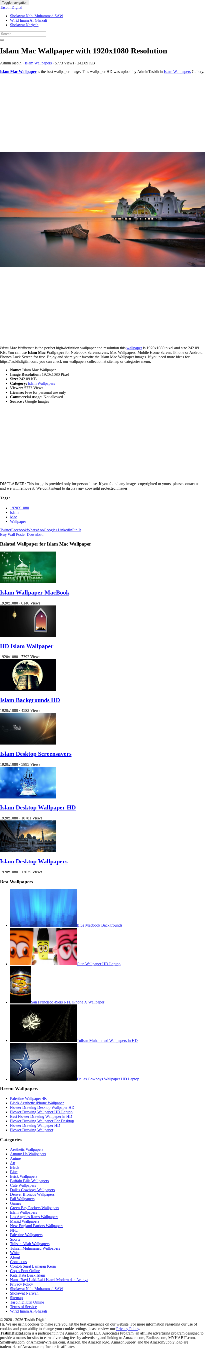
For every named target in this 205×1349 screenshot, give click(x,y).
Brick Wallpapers (23, 1176)
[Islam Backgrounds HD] (28, 689)
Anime (15, 1158)
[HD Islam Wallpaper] (28, 635)
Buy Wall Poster (13, 534)
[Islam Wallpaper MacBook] (28, 582)
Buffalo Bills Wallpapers (29, 1181)
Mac (13, 517)
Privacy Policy (21, 1284)
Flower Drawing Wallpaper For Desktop (42, 1121)
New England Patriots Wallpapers (36, 1226)
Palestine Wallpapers (26, 1235)
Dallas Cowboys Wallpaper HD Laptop (108, 1079)
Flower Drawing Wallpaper (31, 1130)
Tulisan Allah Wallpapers (30, 1244)
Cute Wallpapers (23, 1185)
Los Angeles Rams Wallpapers (34, 1217)
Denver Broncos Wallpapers (32, 1194)
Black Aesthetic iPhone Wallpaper (37, 1103)
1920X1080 (19, 508)
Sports (15, 1239)
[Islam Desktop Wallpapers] (28, 851)
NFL (14, 1230)
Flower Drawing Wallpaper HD (35, 1125)
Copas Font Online (25, 1271)
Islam (14, 512)
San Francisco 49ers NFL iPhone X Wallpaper (67, 1002)
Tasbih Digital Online (27, 1302)
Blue (14, 1172)
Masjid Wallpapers (24, 1221)
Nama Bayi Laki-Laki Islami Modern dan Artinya (49, 1280)
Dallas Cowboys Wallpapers (32, 1190)
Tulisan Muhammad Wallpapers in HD (107, 1040)
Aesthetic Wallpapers (26, 1149)
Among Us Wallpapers (28, 1154)
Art (12, 1163)
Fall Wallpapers (22, 1199)
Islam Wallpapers (38, 63)
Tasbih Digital (11, 7)
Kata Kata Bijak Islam (27, 1275)
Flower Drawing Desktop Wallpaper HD (42, 1107)
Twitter (5, 530)
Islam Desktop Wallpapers (34, 861)
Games (15, 1203)
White (15, 1253)
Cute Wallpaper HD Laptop (98, 964)
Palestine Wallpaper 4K (28, 1098)
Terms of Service (23, 1307)
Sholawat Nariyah (24, 25)
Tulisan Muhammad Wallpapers (35, 1248)
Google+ (51, 530)
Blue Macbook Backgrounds (99, 925)
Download (35, 534)
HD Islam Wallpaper (27, 646)
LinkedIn (65, 530)
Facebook (19, 530)
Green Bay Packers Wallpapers (34, 1208)
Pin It (76, 530)
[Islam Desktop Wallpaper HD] (28, 797)
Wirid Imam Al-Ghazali (28, 20)
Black (14, 1167)
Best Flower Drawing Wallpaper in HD (41, 1116)
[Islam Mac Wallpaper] (102, 210)
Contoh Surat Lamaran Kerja (33, 1266)
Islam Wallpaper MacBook (34, 592)
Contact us (18, 1262)
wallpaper (134, 348)
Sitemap (16, 1298)
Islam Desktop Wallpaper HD (38, 807)
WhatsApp (35, 530)
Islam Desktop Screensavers (36, 754)
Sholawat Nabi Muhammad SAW (36, 16)
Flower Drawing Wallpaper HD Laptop (41, 1112)
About (15, 1257)
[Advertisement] (102, 113)
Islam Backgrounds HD (30, 700)
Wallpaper (18, 521)
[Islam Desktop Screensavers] (28, 743)
